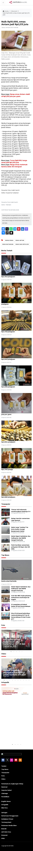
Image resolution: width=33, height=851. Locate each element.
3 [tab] (16, 651)
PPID (3, 838)
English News (6, 801)
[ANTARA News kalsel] (18, 2)
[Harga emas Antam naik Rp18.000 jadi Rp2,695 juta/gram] (16, 375)
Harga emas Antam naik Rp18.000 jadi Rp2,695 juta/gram (15, 386)
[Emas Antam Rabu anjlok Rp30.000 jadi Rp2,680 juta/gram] (16, 486)
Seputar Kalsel (6, 790)
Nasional (4, 787)
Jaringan (4, 812)
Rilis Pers (4, 808)
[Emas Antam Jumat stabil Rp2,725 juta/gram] (16, 293)
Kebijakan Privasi (7, 819)
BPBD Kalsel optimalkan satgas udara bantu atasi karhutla (15, 580)
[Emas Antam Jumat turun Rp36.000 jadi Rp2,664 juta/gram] (16, 430)
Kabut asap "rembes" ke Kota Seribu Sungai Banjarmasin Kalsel (19, 529)
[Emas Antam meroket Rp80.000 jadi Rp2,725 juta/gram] (16, 320)
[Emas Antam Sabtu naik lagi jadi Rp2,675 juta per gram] (16, 403)
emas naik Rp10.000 (22, 244)
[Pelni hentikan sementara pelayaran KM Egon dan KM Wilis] (5, 548)
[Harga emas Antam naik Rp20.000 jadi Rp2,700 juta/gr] (16, 458)
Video (3, 654)
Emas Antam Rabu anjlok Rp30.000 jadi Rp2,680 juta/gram (16, 496)
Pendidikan (5, 797)
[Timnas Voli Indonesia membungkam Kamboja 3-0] (5, 512)
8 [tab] (23, 680)
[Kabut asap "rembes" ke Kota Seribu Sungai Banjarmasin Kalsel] (5, 530)
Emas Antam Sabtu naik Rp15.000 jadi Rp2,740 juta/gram (15, 276)
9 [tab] (26, 680)
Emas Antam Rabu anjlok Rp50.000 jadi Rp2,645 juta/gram (16, 358)
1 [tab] (11, 651)
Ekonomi (14, 11)
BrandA (4, 829)
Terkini (3, 766)
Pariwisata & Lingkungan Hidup (12, 784)
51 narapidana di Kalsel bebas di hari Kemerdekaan (20, 605)
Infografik (5, 682)
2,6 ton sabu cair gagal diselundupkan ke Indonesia (16, 738)
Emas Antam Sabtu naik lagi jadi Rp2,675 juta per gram (16, 413)
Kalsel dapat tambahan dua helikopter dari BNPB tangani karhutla (20, 538)
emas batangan (7, 244)
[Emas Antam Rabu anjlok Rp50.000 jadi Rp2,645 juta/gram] (16, 348)
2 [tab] (14, 651)
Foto (3, 625)
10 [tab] (29, 680)
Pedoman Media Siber (9, 825)
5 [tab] (22, 651)
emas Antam (20, 240)
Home (6, 11)
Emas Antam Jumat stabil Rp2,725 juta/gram (14, 303)
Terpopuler (5, 504)
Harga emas (9, 240)
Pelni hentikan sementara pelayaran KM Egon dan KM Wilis (20, 547)
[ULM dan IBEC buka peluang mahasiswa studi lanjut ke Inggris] (5, 598)
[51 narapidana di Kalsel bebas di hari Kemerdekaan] (5, 607)
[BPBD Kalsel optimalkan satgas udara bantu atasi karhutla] (16, 570)
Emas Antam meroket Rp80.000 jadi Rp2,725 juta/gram (15, 331)
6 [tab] (18, 680)
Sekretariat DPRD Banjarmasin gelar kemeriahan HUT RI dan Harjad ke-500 (14, 643)
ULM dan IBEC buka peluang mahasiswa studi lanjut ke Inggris (21, 597)
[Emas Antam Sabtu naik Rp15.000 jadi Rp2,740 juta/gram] (16, 265)
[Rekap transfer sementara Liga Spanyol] (5, 521)
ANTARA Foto (6, 832)
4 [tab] (19, 651)
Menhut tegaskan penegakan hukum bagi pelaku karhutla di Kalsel (14, 672)
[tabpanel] (16, 640)
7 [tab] (21, 680)
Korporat (4, 835)
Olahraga (4, 793)
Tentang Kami (6, 822)
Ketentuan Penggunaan (9, 816)
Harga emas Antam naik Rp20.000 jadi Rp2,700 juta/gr (15, 468)
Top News (5, 555)
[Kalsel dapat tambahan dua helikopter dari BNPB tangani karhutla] (5, 539)
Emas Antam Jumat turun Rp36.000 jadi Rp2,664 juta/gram (16, 441)
